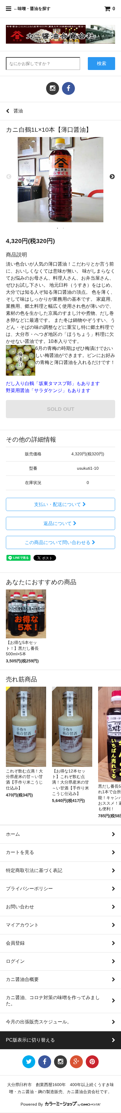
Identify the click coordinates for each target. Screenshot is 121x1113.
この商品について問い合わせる (57, 542)
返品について (57, 523)
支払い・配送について (57, 504)
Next (112, 176)
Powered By (32, 1104)
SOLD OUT (60, 409)
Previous (9, 176)
